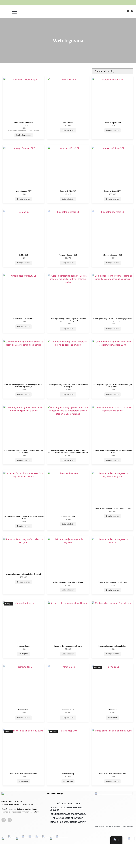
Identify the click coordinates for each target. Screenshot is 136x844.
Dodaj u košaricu (68, 130)
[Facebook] (3, 820)
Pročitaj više (23, 654)
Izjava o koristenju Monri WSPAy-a (68, 822)
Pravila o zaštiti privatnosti (68, 818)
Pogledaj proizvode (23, 135)
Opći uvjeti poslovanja (68, 803)
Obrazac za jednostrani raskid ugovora (66, 808)
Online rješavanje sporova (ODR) (68, 814)
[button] (14, 11)
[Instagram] (10, 820)
